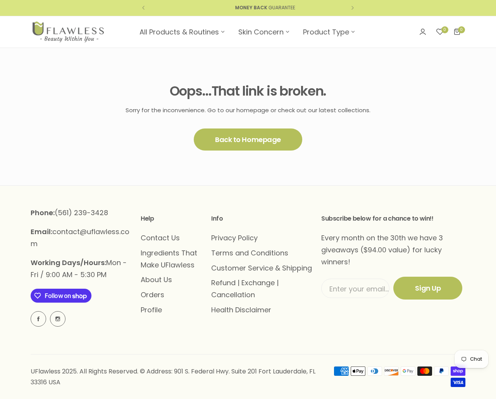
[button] (143, 8)
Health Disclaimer (241, 310)
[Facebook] (38, 319)
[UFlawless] (68, 32)
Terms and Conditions (249, 253)
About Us (156, 279)
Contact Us (160, 238)
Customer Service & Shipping (261, 268)
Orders (152, 295)
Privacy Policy (234, 238)
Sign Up (428, 288)
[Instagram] (57, 319)
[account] (422, 31)
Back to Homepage (248, 139)
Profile (151, 310)
